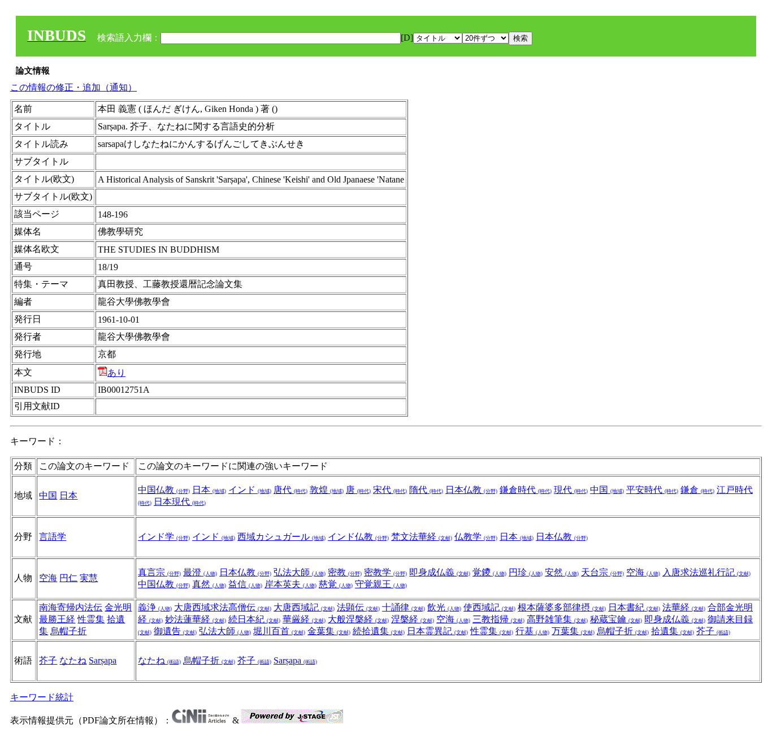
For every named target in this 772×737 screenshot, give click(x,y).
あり (116, 373)
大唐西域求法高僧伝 (222, 607)
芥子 (713, 631)
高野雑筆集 (557, 619)
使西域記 (489, 607)
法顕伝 (358, 607)
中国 (48, 495)
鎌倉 (697, 490)
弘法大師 (300, 572)
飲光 (444, 607)
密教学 (385, 572)
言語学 (52, 536)
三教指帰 (498, 619)
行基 (532, 631)
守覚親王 (381, 584)
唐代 (290, 490)
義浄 (155, 607)
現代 (571, 490)
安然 (562, 572)
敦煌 (327, 490)
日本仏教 (471, 490)
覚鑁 (489, 572)
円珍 (526, 572)
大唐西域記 (304, 607)
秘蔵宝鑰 (616, 619)
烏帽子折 (68, 631)
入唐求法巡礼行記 (706, 572)
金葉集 (328, 631)
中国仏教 (164, 490)
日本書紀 (634, 607)
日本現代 (180, 501)
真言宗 (159, 572)
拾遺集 (672, 631)
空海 (48, 578)
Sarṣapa (102, 660)
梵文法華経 (421, 536)
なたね (72, 660)
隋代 (426, 490)
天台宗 (602, 572)
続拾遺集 (379, 631)
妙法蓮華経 (195, 619)
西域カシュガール (281, 536)
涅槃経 (412, 619)
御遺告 (175, 631)
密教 (345, 572)
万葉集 (573, 631)
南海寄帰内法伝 (70, 607)
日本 (68, 495)
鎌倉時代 (526, 490)
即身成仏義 (439, 572)
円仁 (68, 578)
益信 (245, 584)
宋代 (390, 490)
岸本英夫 (290, 584)
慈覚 (336, 584)
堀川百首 (279, 631)
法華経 (683, 607)
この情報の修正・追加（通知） (73, 87)
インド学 (164, 536)
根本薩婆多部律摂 (562, 607)
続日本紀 (254, 619)
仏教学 (475, 536)
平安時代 (652, 490)
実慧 (89, 578)
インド (249, 490)
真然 (209, 584)
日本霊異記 (437, 631)
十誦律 (403, 607)
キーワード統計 (41, 697)
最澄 (200, 572)
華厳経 (304, 619)
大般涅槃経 (358, 619)
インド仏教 (358, 536)
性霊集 (91, 619)
